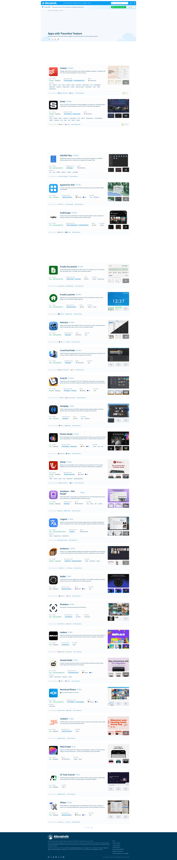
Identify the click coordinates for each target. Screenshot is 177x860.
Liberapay (95, 849)
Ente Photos (62, 624)
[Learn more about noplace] (53, 636)
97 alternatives (78, 710)
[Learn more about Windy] (53, 465)
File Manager (69, 168)
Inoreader (68, 510)
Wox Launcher (70, 204)
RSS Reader (66, 503)
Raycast (61, 204)
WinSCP (61, 397)
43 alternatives (79, 204)
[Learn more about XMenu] (53, 806)
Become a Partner (118, 851)
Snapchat (70, 651)
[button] (70, 68)
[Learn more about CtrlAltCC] (53, 722)
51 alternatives (76, 681)
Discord (86, 847)
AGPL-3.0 (61, 702)
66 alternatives (74, 176)
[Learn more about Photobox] (53, 608)
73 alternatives (76, 342)
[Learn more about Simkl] (53, 105)
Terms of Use (116, 843)
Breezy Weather (63, 483)
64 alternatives (77, 425)
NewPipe (61, 232)
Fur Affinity (69, 568)
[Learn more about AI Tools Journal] (53, 778)
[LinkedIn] (63, 857)
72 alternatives (72, 794)
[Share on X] (52, 39)
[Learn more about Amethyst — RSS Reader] (53, 495)
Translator (72, 531)
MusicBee (69, 425)
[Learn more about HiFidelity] (53, 410)
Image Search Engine (76, 561)
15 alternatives (77, 596)
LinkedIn (64, 849)
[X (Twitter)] (51, 857)
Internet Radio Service (73, 672)
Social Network (65, 644)
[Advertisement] (88, 21)
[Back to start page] (51, 3)
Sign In (131, 3)
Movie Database (67, 114)
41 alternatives (78, 624)
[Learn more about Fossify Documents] (53, 270)
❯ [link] (91, 827)
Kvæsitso (62, 314)
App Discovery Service (67, 731)
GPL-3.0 (60, 168)
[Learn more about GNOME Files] (53, 159)
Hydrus (61, 568)
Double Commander (64, 369)
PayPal (100, 849)
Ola (57, 843)
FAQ (114, 841)
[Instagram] (61, 857)
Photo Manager (65, 446)
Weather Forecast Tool (69, 474)
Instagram (62, 651)
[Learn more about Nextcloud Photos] (53, 693)
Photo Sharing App (80, 702)
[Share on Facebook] (49, 39)
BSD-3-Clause (62, 531)
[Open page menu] (134, 3)
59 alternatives (72, 738)
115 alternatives (80, 483)
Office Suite (77, 279)
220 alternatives (76, 124)
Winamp (68, 342)
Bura (72, 483)
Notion (72, 93)
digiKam (69, 453)
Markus (61, 843)
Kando (69, 596)
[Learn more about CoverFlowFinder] (53, 354)
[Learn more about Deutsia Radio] (53, 664)
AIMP (61, 342)
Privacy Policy (116, 845)
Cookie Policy (116, 847)
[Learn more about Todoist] (53, 72)
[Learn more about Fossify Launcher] (53, 298)
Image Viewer (73, 446)
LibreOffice (62, 286)
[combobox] (119, 3)
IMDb (61, 124)
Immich (69, 624)
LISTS (89, 3)
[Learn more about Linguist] (53, 523)
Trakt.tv (68, 124)
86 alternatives (76, 822)
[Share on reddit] (55, 39)
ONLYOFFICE (71, 286)
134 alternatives (82, 397)
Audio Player (68, 335)
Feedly (61, 510)
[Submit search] (112, 3)
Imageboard (67, 561)
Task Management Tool (79, 80)
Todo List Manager (68, 80)
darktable (62, 453)
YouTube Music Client (83, 225)
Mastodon (106, 847)
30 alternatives (77, 453)
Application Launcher (67, 197)
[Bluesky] (56, 857)
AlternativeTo (63, 738)
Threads (53, 849)
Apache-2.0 (61, 672)
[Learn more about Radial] (53, 580)
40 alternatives (77, 232)
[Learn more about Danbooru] (53, 552)
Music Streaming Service (72, 225)
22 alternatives (80, 286)
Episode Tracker (76, 114)
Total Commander (64, 176)
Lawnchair (70, 314)
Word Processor (70, 279)
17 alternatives (78, 651)
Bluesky (49, 849)
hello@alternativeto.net (76, 847)
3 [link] (88, 827)
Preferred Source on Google (120, 853)
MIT (60, 335)
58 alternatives (80, 369)
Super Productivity (63, 93)
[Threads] (58, 857)
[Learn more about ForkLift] (53, 382)
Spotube (69, 232)
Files (73, 369)
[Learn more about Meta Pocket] (53, 750)
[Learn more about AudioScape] (53, 216)
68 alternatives (78, 314)
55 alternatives (77, 510)
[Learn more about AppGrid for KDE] (53, 188)
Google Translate (63, 540)
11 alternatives (78, 568)
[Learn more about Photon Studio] (53, 437)
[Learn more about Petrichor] (53, 326)
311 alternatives (80, 93)
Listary (68, 822)
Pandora (68, 681)
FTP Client (74, 390)
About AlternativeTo (118, 849)
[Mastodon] (53, 857)
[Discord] (48, 857)
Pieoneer (62, 596)
